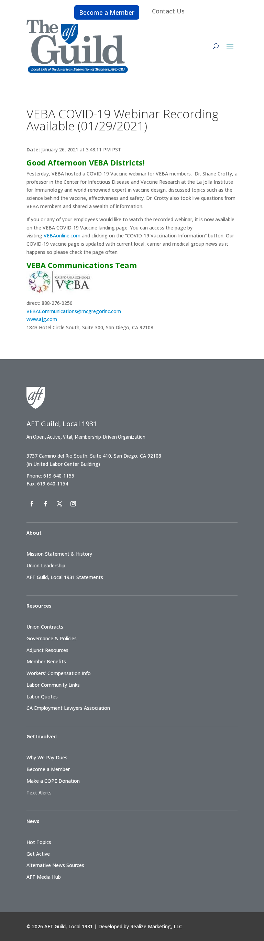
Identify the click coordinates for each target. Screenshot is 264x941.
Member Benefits (46, 661)
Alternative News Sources (55, 865)
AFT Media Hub (43, 877)
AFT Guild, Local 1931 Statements (64, 577)
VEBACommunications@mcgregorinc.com (73, 311)
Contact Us (168, 11)
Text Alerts (39, 792)
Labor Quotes (42, 696)
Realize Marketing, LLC (156, 926)
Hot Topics (38, 842)
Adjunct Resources (47, 650)
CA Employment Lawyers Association (68, 708)
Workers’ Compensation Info (58, 673)
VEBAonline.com (62, 235)
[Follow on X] (59, 503)
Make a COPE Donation (53, 781)
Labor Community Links (53, 685)
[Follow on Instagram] (73, 503)
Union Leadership (45, 565)
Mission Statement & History (59, 553)
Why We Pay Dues (46, 757)
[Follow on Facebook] (31, 503)
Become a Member (106, 12)
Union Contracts (44, 626)
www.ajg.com (41, 319)
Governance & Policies (51, 638)
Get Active (38, 854)
